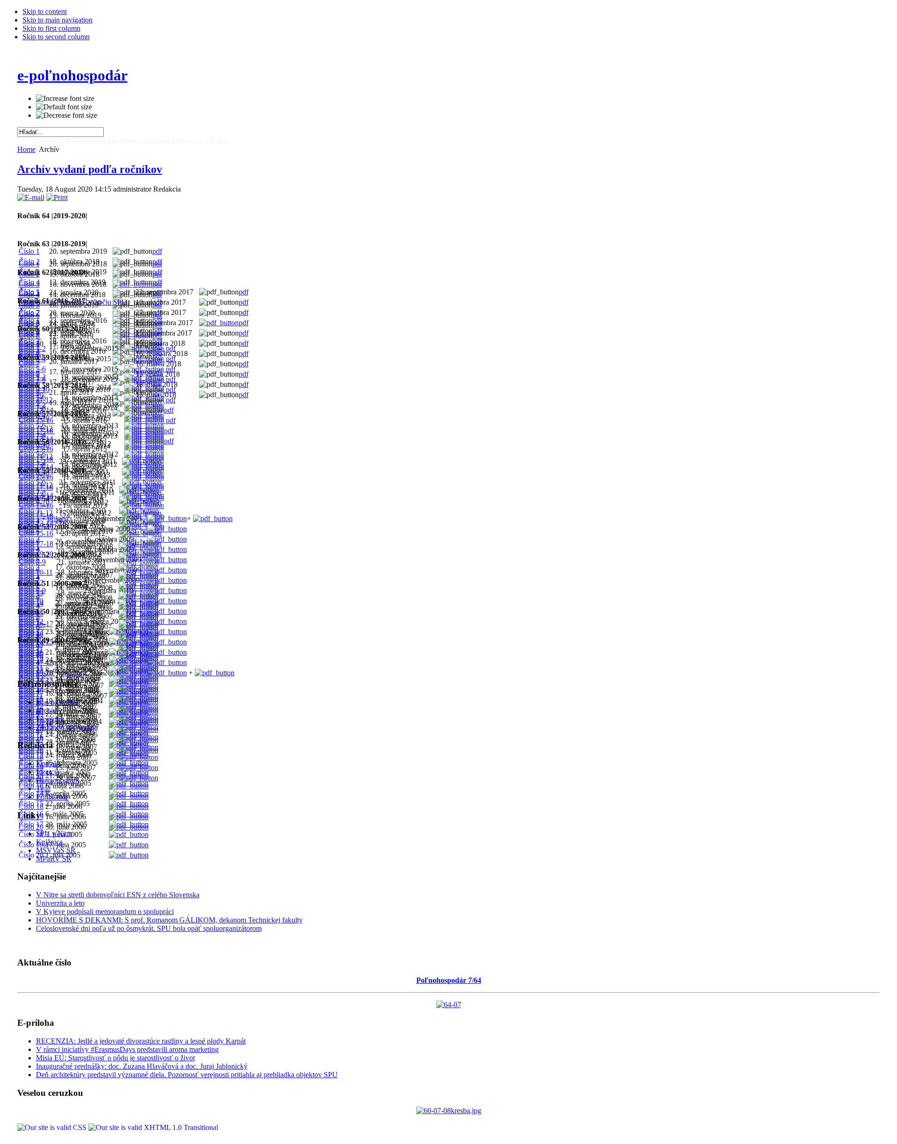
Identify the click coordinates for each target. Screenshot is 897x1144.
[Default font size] (64, 107)
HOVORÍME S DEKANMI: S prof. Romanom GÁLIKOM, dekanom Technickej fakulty (169, 920)
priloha (58, 518)
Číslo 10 (31, 752)
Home (26, 149)
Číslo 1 (29, 518)
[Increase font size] (65, 98)
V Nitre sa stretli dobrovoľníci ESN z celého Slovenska (117, 895)
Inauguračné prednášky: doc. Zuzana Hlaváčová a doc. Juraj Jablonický (142, 1066)
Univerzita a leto (60, 903)
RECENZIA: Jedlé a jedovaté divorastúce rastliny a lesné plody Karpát (141, 1041)
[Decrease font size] (66, 115)
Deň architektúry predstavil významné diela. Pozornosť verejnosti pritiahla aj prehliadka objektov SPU (187, 1075)
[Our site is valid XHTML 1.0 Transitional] (153, 1127)
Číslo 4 (29, 690)
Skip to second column (56, 37)
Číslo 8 (29, 732)
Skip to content (44, 11)
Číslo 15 (31, 804)
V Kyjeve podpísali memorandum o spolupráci (105, 911)
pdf (157, 251)
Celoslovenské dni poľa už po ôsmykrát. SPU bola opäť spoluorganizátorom (149, 928)
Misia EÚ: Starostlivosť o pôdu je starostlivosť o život (115, 1058)
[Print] (57, 197)
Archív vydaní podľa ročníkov (89, 169)
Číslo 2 (29, 312)
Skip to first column (51, 28)
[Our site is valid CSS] (52, 1127)
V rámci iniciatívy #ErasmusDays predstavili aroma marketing (127, 1049)
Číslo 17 (31, 824)
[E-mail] (30, 197)
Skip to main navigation (57, 20)
